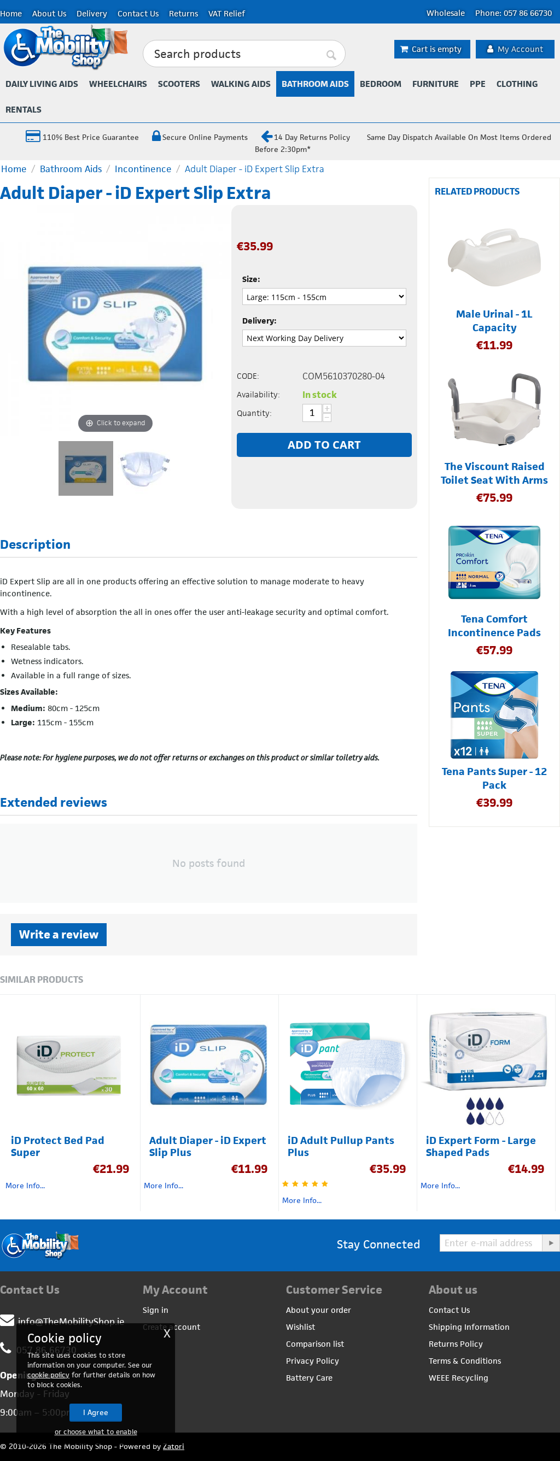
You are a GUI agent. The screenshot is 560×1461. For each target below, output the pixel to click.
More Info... (25, 1185)
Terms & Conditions (465, 1361)
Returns (183, 13)
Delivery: (259, 320)
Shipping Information (469, 1327)
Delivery (92, 13)
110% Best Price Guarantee (89, 137)
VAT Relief (226, 13)
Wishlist (300, 1327)
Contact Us (138, 13)
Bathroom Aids (315, 84)
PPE (478, 84)
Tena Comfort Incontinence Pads (494, 625)
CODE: (248, 376)
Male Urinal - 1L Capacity (494, 321)
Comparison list (315, 1344)
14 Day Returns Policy (312, 137)
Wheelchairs (118, 84)
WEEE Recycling (458, 1377)
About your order (318, 1310)
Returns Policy (456, 1344)
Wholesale (446, 13)
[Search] (331, 54)
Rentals (23, 109)
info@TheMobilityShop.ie (71, 1322)
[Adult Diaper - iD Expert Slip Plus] (145, 468)
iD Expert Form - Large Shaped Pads (481, 1147)
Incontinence (143, 169)
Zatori (173, 1446)
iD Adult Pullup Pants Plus (341, 1147)
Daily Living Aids (41, 84)
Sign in (155, 1310)
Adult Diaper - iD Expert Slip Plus (207, 1147)
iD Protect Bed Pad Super (57, 1147)
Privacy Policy (312, 1361)
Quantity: (254, 413)
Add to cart (324, 444)
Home (11, 13)
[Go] (550, 1243)
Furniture (435, 84)
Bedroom (380, 84)
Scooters (179, 84)
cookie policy (48, 1375)
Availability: (258, 394)
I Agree (95, 1412)
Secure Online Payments (205, 137)
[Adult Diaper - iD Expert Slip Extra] (86, 468)
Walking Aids (241, 84)
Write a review (58, 934)
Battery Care (309, 1377)
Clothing (517, 84)
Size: (251, 279)
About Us (49, 13)
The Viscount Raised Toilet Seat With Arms (494, 473)
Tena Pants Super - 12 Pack (494, 778)
